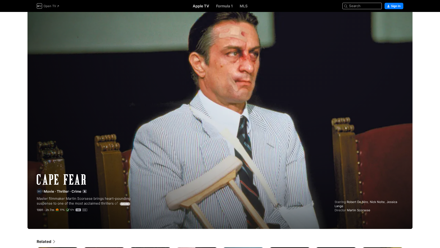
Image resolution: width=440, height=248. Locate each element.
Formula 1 (224, 6)
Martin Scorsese (358, 210)
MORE (125, 204)
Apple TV (201, 6)
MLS (244, 6)
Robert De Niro (357, 202)
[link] (46, 241)
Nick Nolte (377, 202)
